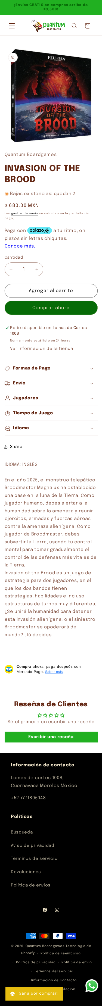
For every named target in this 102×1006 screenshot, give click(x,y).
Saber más (54, 671)
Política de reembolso (61, 953)
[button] (11, 25)
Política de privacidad (36, 962)
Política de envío (76, 962)
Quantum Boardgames (45, 946)
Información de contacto (54, 980)
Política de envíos (31, 885)
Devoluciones (26, 872)
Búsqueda (22, 832)
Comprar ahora (51, 308)
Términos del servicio (53, 971)
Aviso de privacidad (32, 846)
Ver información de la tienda (41, 349)
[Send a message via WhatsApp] (91, 985)
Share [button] (16, 447)
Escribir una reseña (51, 737)
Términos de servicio (34, 859)
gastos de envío (24, 213)
